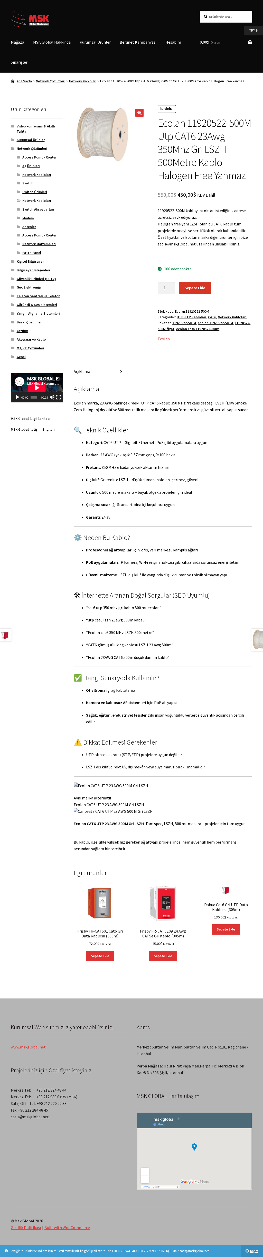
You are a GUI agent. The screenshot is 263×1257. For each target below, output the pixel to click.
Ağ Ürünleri (31, 166)
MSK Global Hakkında (52, 42)
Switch (27, 183)
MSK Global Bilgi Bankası (30, 418)
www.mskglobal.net (28, 1047)
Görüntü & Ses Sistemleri (37, 304)
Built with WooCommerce (67, 1227)
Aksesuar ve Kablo (31, 339)
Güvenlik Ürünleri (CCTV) (36, 278)
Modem (28, 218)
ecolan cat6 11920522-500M (197, 328)
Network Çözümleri (50, 81)
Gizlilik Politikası (26, 1227)
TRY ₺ (251, 30)
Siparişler (19, 62)
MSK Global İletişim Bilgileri (33, 429)
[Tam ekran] (58, 397)
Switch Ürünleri (34, 192)
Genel (21, 356)
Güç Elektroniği (29, 287)
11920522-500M (184, 323)
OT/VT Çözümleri (30, 348)
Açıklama (82, 371)
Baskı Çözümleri (30, 322)
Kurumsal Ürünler (95, 42)
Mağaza (17, 42)
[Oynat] (17, 397)
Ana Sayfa (24, 81)
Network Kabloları (82, 81)
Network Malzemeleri (39, 244)
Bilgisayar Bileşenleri (33, 270)
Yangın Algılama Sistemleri (38, 313)
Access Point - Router (39, 157)
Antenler (29, 226)
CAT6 (212, 317)
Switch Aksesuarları (38, 209)
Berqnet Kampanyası (138, 42)
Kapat (254, 1251)
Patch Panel (31, 252)
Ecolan (164, 338)
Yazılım (22, 331)
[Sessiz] (52, 397)
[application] (37, 387)
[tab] (100, 371)
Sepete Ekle (195, 287)
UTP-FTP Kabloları (191, 317)
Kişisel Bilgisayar (30, 261)
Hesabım (173, 42)
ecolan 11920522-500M (215, 323)
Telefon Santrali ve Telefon (38, 296)
